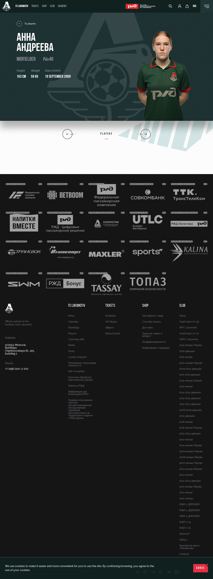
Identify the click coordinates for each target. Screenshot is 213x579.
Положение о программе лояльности (82, 364)
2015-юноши (186, 386)
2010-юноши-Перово (190, 363)
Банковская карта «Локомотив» (189, 546)
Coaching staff (76, 339)
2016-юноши (186, 422)
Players (72, 333)
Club (52, 6)
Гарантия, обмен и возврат (152, 334)
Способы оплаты (151, 321)
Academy (62, 6)
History (183, 539)
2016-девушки (187, 351)
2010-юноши (186, 498)
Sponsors (184, 533)
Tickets (35, 6)
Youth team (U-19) (189, 321)
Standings (73, 327)
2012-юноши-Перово (190, 345)
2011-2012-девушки (189, 374)
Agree (200, 568)
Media (71, 345)
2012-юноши (186, 357)
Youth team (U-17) (189, 333)
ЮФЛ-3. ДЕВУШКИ (189, 510)
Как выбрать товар (152, 315)
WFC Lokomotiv (188, 327)
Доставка (147, 327)
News (71, 315)
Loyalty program (77, 357)
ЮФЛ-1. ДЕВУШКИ (189, 504)
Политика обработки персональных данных (80, 378)
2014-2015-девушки (190, 392)
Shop (44, 6)
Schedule (110, 315)
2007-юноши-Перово (190, 463)
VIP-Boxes (111, 321)
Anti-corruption (76, 371)
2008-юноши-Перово (191, 457)
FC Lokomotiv (21, 6)
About (182, 315)
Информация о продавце (156, 348)
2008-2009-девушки (190, 410)
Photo (71, 351)
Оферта (109, 327)
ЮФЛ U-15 (185, 522)
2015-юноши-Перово (190, 380)
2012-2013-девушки (190, 398)
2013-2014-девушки (190, 480)
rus (194, 6)
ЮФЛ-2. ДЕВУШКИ (189, 516)
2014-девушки (187, 416)
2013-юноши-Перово (190, 469)
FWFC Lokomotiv (188, 339)
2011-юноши (185, 492)
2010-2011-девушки (190, 404)
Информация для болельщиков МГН (78, 392)
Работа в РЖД (76, 385)
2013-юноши (186, 474)
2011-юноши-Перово (190, 486)
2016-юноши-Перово (190, 427)
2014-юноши (186, 439)
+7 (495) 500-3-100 (16, 368)
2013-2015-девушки (190, 433)
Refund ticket (112, 333)
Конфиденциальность (154, 342)
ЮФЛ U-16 (185, 528)
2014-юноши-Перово (190, 445)
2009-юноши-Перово (191, 451)
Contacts (184, 554)
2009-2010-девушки (190, 368)
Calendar (73, 321)
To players (30, 23)
